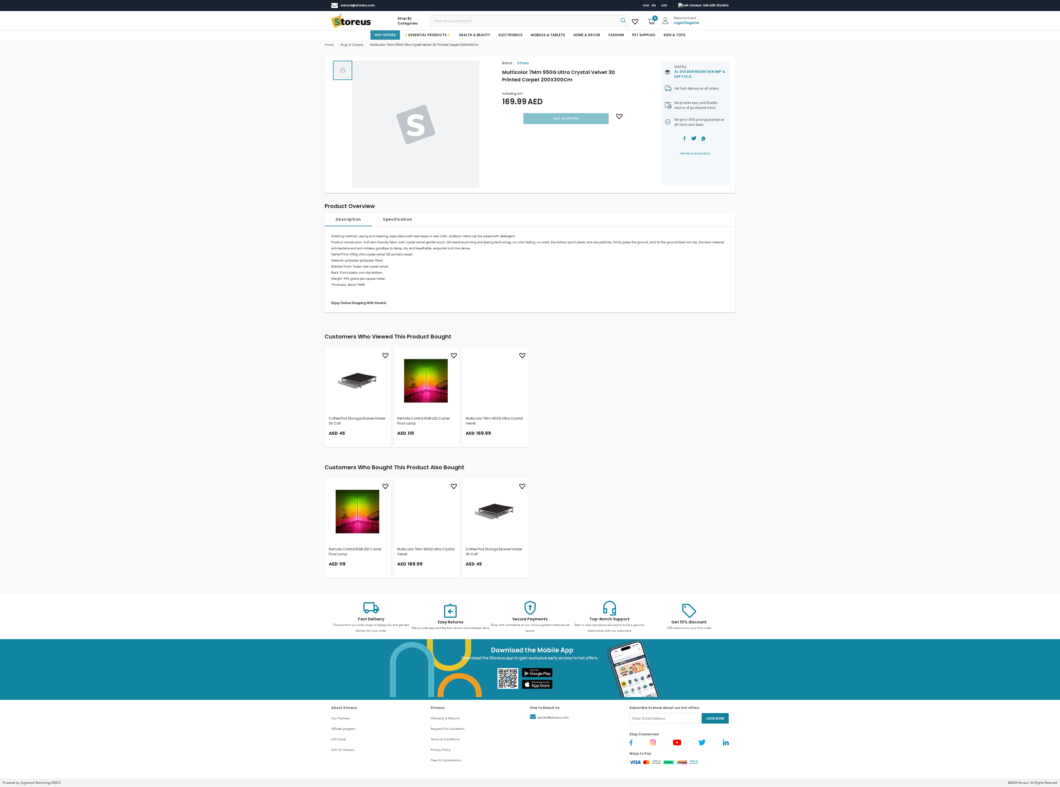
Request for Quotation (448, 729)
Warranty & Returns (445, 718)
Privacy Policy (441, 750)
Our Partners (340, 718)
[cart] (635, 20)
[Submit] (622, 21)
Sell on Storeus (342, 750)
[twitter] (693, 139)
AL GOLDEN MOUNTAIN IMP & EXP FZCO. (699, 74)
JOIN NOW (715, 718)
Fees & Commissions (446, 760)
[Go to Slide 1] (342, 70)
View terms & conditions (695, 153)
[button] (415, 124)
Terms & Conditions (445, 739)
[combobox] (530, 21)
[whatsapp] (703, 139)
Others (523, 63)
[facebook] (684, 139)
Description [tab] (348, 219)
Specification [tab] (397, 219)
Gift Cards (338, 739)
